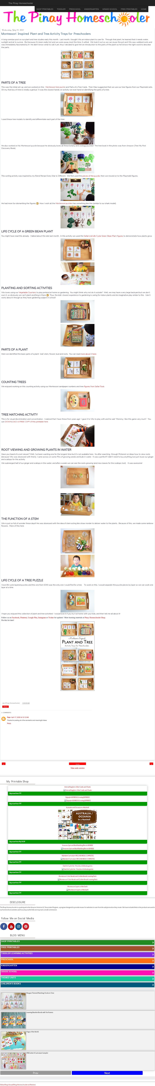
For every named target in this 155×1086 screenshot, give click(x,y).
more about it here (88, 354)
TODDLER (61, 9)
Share (6, 707)
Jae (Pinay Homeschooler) (11, 703)
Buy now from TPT (15, 793)
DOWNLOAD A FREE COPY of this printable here (26, 421)
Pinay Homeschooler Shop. (95, 618)
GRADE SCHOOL (109, 9)
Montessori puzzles (64, 203)
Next (107, 1073)
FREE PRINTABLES (129, 9)
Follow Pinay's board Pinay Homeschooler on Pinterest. (18, 1085)
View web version (78, 768)
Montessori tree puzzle (55, 87)
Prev (35, 1073)
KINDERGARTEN (91, 9)
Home (78, 764)
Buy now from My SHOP (17, 841)
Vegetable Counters (27, 292)
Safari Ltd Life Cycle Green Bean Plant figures (103, 236)
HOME (144, 9)
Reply (9, 723)
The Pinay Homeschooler (20, 3)
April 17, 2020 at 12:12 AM (20, 717)
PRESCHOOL (75, 9)
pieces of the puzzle (91, 175)
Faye (9, 717)
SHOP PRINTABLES (44, 9)
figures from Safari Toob (94, 386)
